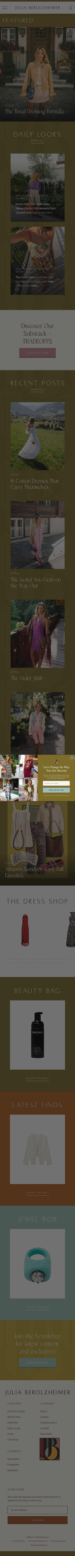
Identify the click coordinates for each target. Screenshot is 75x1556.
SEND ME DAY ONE (56, 790)
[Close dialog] (72, 758)
